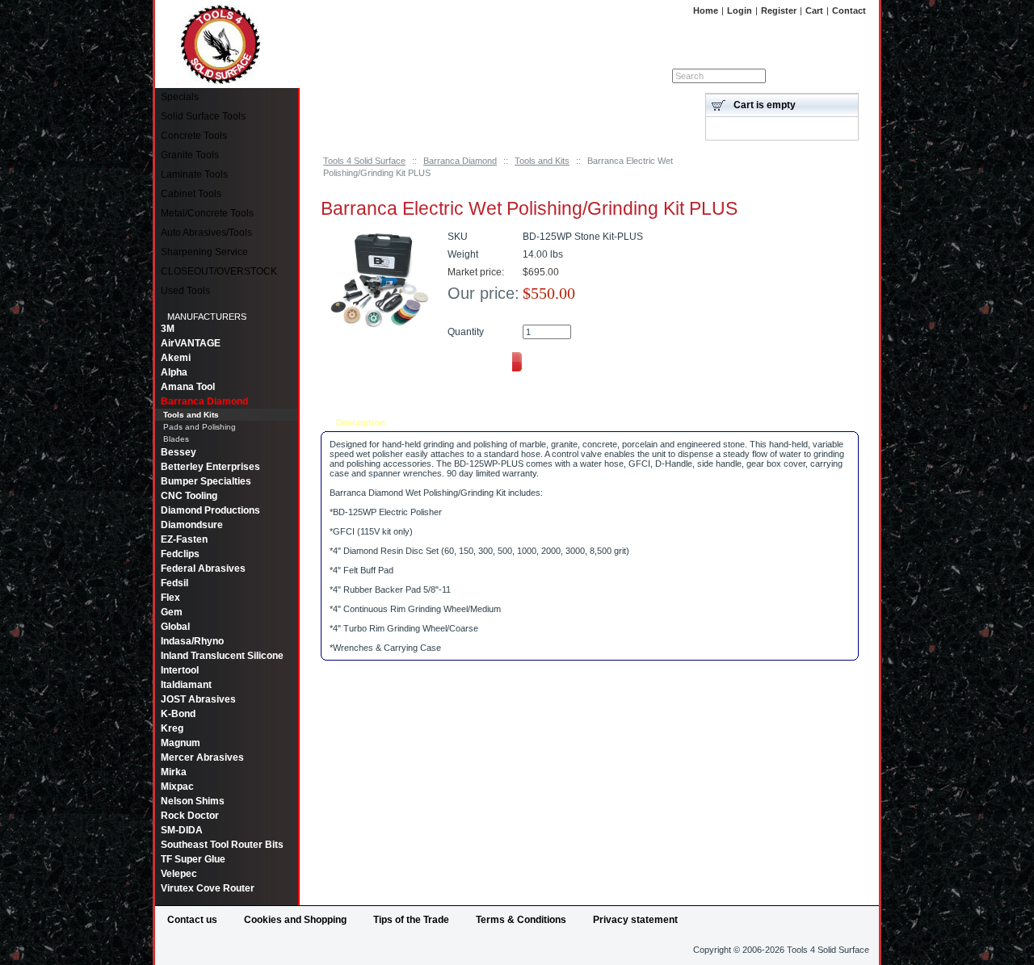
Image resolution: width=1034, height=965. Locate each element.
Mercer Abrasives (202, 757)
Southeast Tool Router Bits (222, 844)
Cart (814, 10)
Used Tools (185, 290)
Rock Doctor (190, 815)
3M (167, 328)
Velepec (179, 873)
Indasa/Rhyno (192, 641)
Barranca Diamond (460, 161)
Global (175, 626)
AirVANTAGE (191, 343)
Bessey (178, 452)
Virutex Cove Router (207, 888)
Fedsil (174, 583)
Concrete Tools (194, 135)
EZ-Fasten (184, 539)
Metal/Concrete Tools (207, 213)
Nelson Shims (193, 801)
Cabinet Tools (191, 193)
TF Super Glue (193, 859)
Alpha (174, 372)
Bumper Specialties (206, 481)
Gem (172, 612)
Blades (176, 438)
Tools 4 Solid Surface (364, 161)
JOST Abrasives (198, 699)
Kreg (172, 728)
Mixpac (177, 786)
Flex (170, 597)
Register (779, 10)
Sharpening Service (204, 252)
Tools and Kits (542, 161)
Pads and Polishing (199, 426)
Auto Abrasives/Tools (206, 232)
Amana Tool (188, 386)
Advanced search (827, 76)
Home (705, 10)
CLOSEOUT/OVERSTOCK (219, 271)
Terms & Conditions (521, 919)
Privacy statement (635, 919)
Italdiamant (186, 684)
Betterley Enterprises (210, 466)
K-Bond (178, 714)
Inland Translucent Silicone (222, 655)
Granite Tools (190, 155)
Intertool (180, 670)
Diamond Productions (210, 510)
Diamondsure (192, 525)
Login (739, 10)
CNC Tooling (189, 495)
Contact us (192, 919)
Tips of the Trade (411, 919)
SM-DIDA (182, 830)
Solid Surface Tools (203, 116)
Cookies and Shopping (295, 919)
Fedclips (180, 554)
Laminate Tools (194, 174)
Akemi (176, 357)
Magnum (180, 743)
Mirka (174, 772)
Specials (180, 97)
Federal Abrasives (203, 568)
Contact (849, 10)
